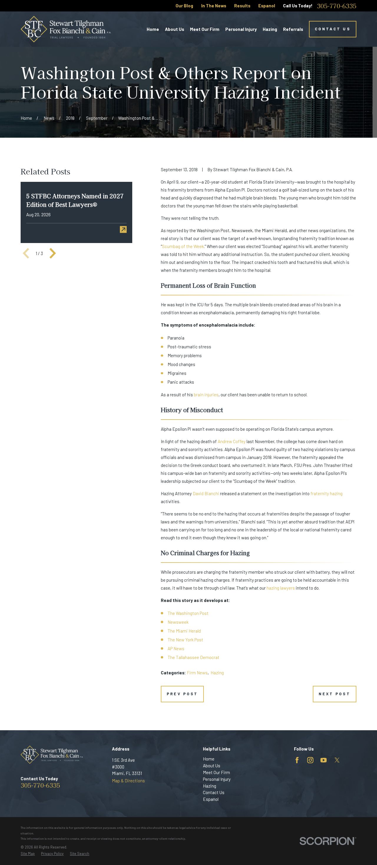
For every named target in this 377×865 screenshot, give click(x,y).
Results (242, 5)
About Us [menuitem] (174, 29)
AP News (176, 648)
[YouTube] (323, 760)
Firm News (197, 672)
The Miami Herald (184, 630)
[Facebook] (297, 760)
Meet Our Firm (216, 772)
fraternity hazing (326, 493)
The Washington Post (188, 613)
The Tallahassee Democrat (193, 657)
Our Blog (184, 5)
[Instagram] (310, 760)
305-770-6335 (336, 6)
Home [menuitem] (153, 29)
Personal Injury (217, 779)
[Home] (66, 29)
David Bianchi (206, 493)
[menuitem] (28, 853)
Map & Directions (128, 780)
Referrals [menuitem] (293, 29)
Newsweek (178, 622)
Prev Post (182, 693)
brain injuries (206, 394)
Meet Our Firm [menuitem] (204, 29)
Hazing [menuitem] (270, 29)
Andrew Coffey (232, 441)
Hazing (217, 672)
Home (208, 758)
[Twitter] (337, 760)
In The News (213, 5)
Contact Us (332, 28)
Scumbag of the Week (183, 246)
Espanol (266, 5)
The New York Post (185, 639)
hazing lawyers (281, 587)
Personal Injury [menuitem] (241, 29)
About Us (211, 765)
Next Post (334, 693)
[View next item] (52, 253)
